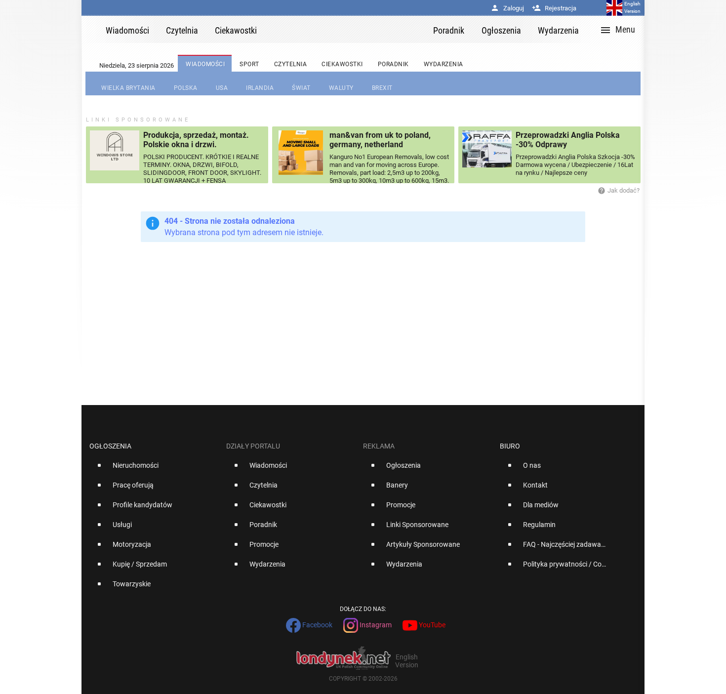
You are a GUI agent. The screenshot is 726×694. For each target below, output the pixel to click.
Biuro (510, 446)
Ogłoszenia (110, 446)
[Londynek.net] (349, 29)
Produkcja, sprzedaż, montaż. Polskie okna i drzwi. (196, 139)
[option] (153, 469)
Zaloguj (507, 8)
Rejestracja (554, 8)
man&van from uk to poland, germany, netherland (380, 139)
